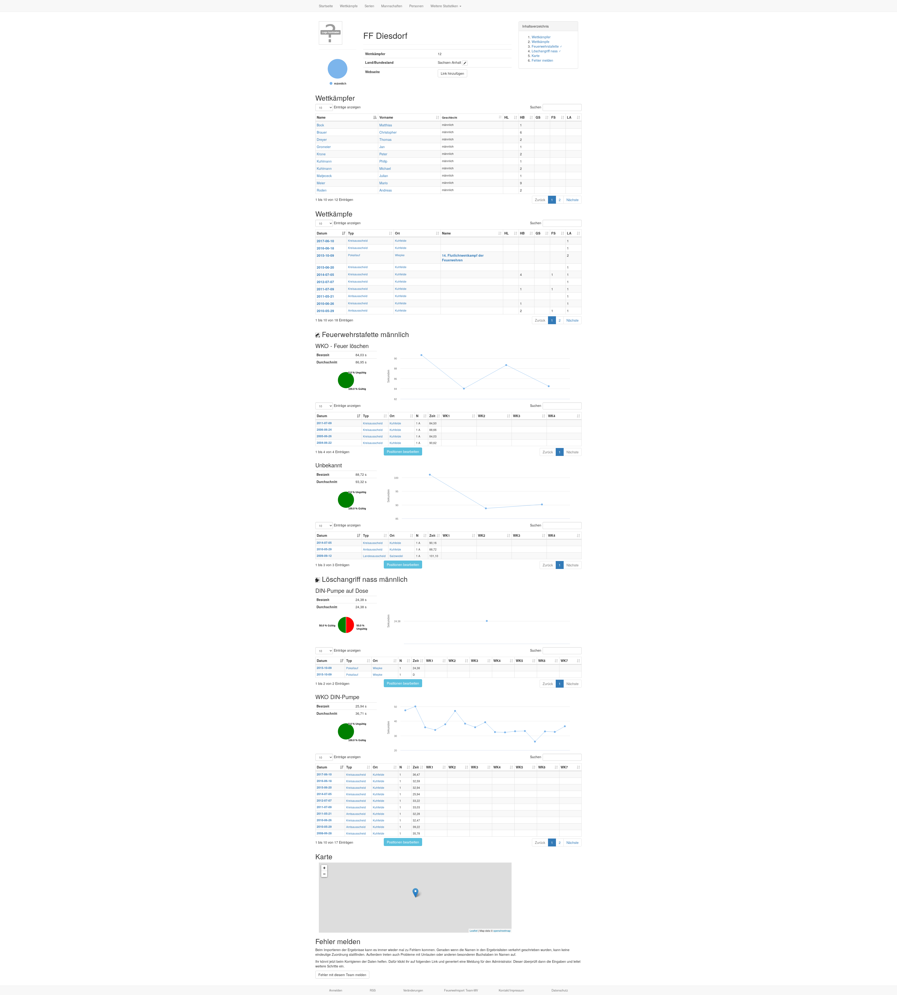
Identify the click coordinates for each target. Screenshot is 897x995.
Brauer (322, 132)
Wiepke (400, 255)
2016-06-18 (325, 248)
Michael (385, 168)
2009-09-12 (324, 556)
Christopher (388, 132)
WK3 (516, 415)
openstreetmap (501, 930)
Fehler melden (542, 60)
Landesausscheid (374, 556)
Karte (536, 55)
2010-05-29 (325, 310)
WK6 (541, 660)
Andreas (385, 190)
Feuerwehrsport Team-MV (461, 990)
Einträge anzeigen (347, 107)
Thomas (385, 139)
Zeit (432, 415)
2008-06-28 (324, 833)
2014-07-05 (325, 274)
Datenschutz (560, 990)
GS (538, 117)
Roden (322, 190)
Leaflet (473, 930)
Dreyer (322, 139)
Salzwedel (396, 556)
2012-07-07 (325, 281)
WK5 (519, 660)
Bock (320, 125)
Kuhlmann (324, 161)
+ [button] (324, 867)
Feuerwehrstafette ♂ (547, 46)
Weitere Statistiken (445, 6)
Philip (383, 161)
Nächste (572, 199)
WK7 (564, 660)
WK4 (551, 415)
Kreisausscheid (358, 240)
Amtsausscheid (357, 296)
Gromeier (324, 146)
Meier (321, 183)
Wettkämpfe (349, 6)
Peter (383, 154)
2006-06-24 (324, 430)
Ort (397, 233)
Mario (383, 183)
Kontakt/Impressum (511, 990)
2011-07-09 (325, 289)
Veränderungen (413, 990)
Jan (382, 146)
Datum (322, 233)
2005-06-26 (324, 436)
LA (569, 117)
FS (553, 117)
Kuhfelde (400, 240)
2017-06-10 (325, 240)
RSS (373, 990)
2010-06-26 (325, 303)
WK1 (446, 415)
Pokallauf (354, 255)
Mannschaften (391, 6)
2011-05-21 (325, 296)
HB (522, 117)
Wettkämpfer (541, 37)
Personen (416, 6)
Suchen (535, 107)
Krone (321, 154)
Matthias (385, 125)
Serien (369, 6)
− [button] (324, 873)
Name (321, 117)
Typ (351, 233)
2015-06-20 (325, 267)
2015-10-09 (325, 255)
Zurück (540, 199)
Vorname (386, 117)
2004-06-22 (324, 443)
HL (506, 117)
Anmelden (335, 990)
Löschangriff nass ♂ (546, 51)
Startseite (326, 6)
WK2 (481, 415)
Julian (383, 175)
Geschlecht (449, 118)
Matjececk (324, 175)
